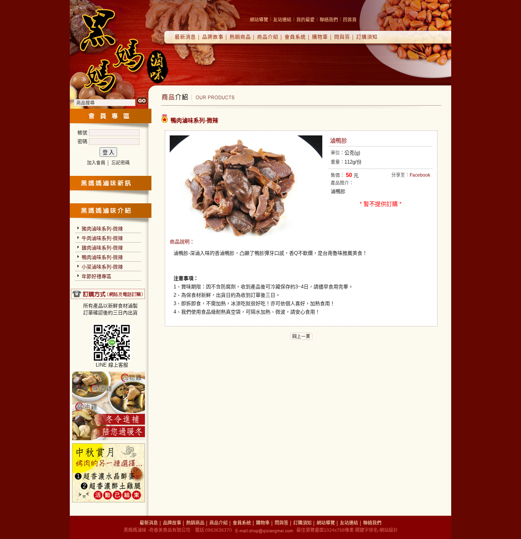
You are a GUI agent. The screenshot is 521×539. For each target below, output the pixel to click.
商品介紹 (267, 37)
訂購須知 (367, 37)
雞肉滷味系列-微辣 (102, 248)
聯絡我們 (329, 20)
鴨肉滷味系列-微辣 (102, 257)
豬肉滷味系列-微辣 (102, 229)
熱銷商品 (240, 37)
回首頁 (350, 20)
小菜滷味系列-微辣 (102, 267)
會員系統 (295, 37)
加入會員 (96, 163)
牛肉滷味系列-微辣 (102, 238)
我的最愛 (305, 20)
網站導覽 (259, 20)
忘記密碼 (120, 163)
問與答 (342, 37)
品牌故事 (213, 37)
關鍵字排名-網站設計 (376, 530)
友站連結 (282, 20)
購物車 (320, 37)
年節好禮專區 (96, 276)
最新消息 (185, 37)
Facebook (420, 175)
